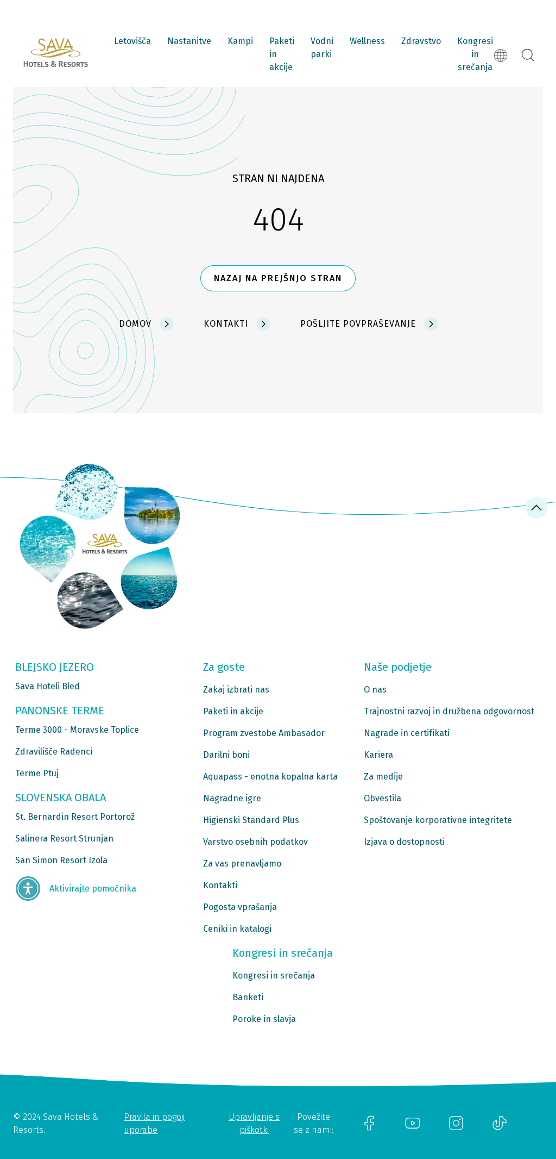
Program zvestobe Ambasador (264, 733)
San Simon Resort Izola (61, 860)
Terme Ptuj (37, 773)
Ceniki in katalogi (237, 929)
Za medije (383, 776)
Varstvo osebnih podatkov (255, 842)
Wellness (367, 41)
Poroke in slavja (264, 1019)
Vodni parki (322, 47)
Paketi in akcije (281, 54)
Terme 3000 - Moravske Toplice (77, 730)
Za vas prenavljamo (242, 863)
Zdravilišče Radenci (53, 751)
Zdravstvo (421, 41)
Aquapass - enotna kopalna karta (270, 776)
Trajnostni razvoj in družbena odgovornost (449, 711)
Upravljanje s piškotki (254, 1123)
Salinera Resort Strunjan (64, 838)
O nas (375, 689)
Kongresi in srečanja (475, 54)
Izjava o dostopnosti (404, 842)
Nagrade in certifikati (407, 733)
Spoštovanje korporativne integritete (438, 820)
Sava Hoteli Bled (47, 686)
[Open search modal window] (527, 55)
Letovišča (132, 41)
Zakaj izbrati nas (236, 689)
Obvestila (382, 798)
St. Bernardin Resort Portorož (75, 817)
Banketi (247, 997)
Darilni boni (226, 755)
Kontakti (220, 885)
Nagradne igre (232, 798)
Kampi (240, 41)
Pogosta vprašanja (240, 907)
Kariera (378, 755)
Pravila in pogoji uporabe (154, 1123)
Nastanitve (189, 41)
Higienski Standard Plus (251, 820)
